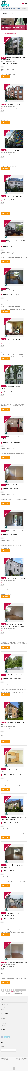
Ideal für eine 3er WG (10, 150)
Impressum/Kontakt (5, 1021)
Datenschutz (3, 1023)
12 (1, 991)
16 (11, 991)
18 (16, 991)
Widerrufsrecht (4, 1025)
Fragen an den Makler (5, 1019)
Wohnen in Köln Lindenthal (11, 196)
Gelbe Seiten (3, 1006)
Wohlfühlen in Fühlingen (11, 104)
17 (14, 991)
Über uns (3, 1018)
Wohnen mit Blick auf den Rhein (13, 531)
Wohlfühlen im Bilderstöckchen (13, 675)
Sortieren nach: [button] (10, 33)
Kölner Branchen (4, 1004)
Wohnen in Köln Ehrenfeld (11, 485)
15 (9, 991)
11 (24, 989)
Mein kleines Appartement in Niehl (14, 962)
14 (6, 991)
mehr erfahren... (5, 76)
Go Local (3, 1007)
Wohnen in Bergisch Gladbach (13, 578)
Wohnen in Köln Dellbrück (11, 339)
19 (19, 991)
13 (4, 991)
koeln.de (2, 1009)
